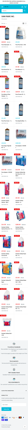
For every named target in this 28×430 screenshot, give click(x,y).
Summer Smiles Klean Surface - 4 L (6, 307)
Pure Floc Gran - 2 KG (21, 44)
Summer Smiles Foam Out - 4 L (21, 254)
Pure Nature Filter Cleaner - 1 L (5, 95)
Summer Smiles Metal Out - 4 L (21, 307)
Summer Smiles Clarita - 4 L (19, 201)
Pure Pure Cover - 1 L (6, 120)
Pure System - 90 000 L (6, 173)
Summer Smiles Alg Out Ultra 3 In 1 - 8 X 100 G (20, 174)
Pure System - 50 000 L (21, 146)
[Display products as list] (26, 23)
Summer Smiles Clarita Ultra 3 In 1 (20, 227)
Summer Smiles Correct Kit (5, 254)
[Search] (25, 10)
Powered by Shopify (5, 426)
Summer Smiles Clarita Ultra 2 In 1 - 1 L (6, 227)
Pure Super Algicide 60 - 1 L (6, 146)
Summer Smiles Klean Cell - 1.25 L (21, 281)
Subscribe (6, 409)
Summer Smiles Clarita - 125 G (5, 201)
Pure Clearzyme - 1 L (6, 44)
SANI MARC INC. (4, 46)
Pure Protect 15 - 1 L (20, 94)
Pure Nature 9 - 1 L (20, 69)
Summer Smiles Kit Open (6, 281)
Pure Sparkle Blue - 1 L (21, 120)
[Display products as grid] (23, 23)
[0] (25, 7)
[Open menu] (2, 6)
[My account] (22, 7)
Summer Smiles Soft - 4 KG (6, 334)
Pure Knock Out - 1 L (6, 69)
